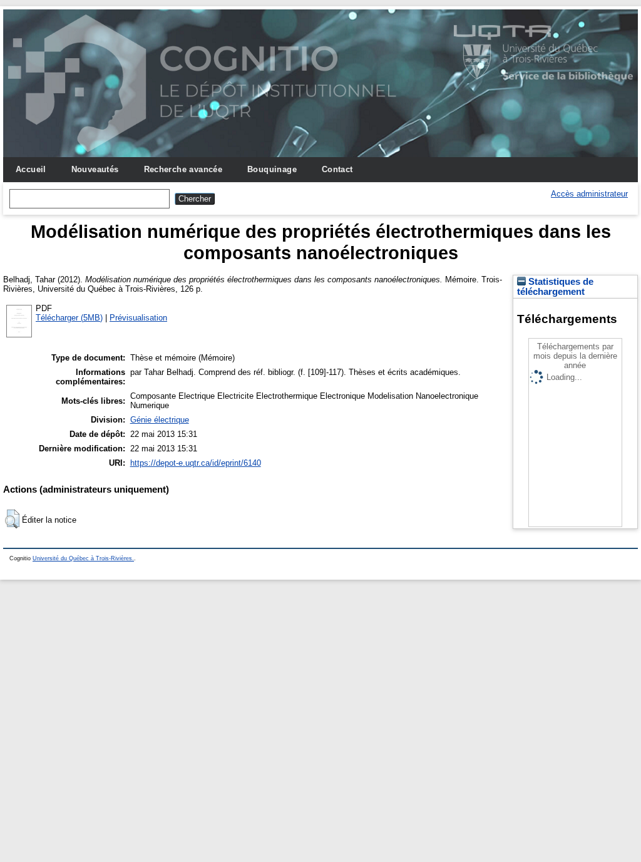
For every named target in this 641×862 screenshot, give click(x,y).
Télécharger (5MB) (69, 317)
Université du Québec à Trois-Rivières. (83, 558)
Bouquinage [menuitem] (272, 169)
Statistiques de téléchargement (555, 287)
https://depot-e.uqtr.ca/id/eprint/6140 (195, 463)
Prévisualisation (138, 317)
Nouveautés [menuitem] (95, 169)
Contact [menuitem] (337, 169)
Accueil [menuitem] (31, 169)
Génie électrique (159, 419)
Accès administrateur (589, 193)
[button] (12, 519)
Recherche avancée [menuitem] (183, 169)
